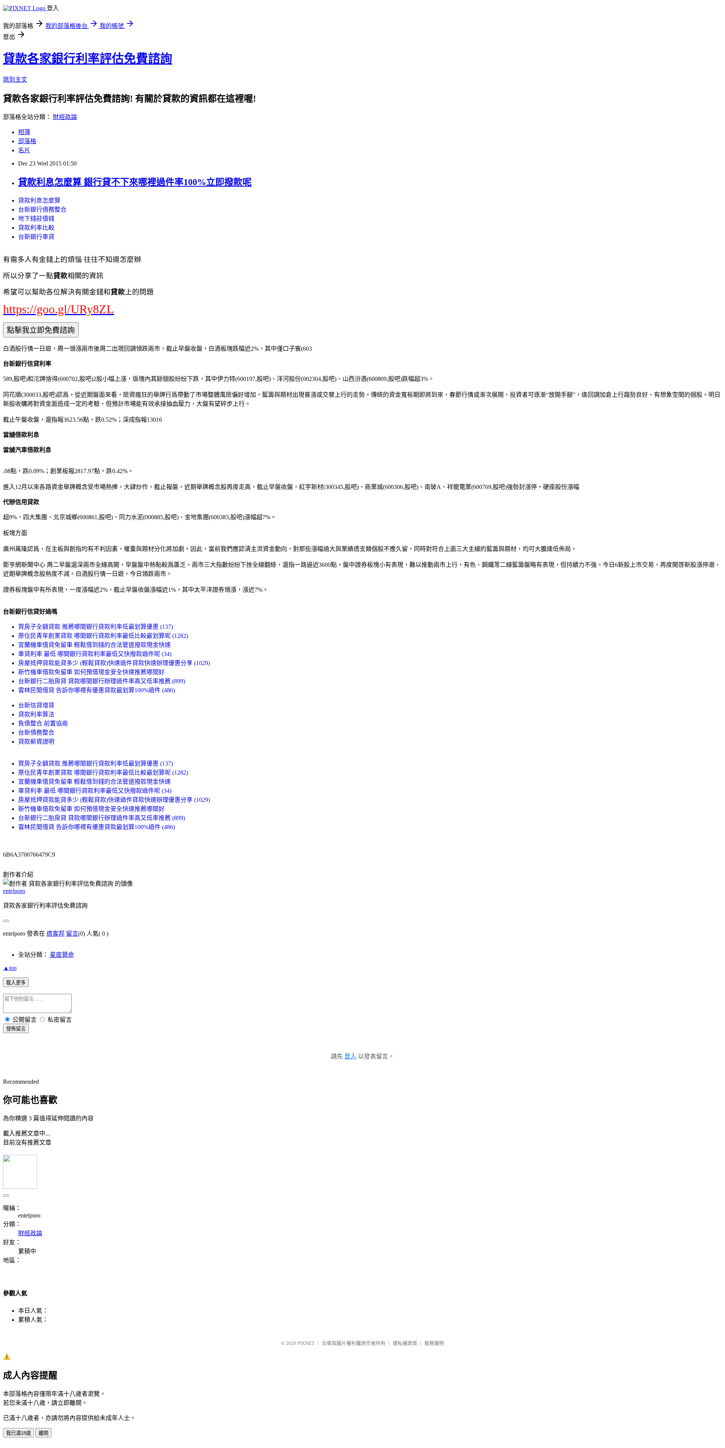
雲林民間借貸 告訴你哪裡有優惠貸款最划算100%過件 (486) (96, 690)
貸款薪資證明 (36, 741)
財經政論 (65, 117)
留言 (72, 933)
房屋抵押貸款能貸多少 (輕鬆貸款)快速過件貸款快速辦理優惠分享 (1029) (114, 663)
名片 (24, 150)
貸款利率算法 (36, 714)
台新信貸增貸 (36, 705)
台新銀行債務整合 (42, 209)
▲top (10, 968)
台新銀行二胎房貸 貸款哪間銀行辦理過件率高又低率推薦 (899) (101, 681)
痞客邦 (55, 933)
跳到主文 (15, 79)
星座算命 (62, 954)
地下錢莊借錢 (36, 218)
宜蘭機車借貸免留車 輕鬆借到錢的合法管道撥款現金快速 (94, 645)
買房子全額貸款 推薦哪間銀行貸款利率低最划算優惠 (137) (95, 626)
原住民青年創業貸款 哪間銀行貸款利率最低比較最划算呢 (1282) (103, 636)
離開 (43, 1433)
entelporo (14, 891)
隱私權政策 (405, 1343)
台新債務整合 (36, 732)
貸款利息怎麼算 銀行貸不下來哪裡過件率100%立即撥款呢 (134, 182)
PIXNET (306, 1343)
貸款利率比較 (36, 227)
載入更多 (16, 982)
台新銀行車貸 (36, 237)
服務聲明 (434, 1343)
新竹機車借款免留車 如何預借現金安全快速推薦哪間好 (91, 672)
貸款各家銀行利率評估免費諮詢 (87, 58)
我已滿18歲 (18, 1433)
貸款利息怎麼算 (39, 200)
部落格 (27, 141)
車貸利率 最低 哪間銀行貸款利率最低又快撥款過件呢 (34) (94, 654)
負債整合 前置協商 (43, 723)
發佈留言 (16, 1029)
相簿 (24, 132)
